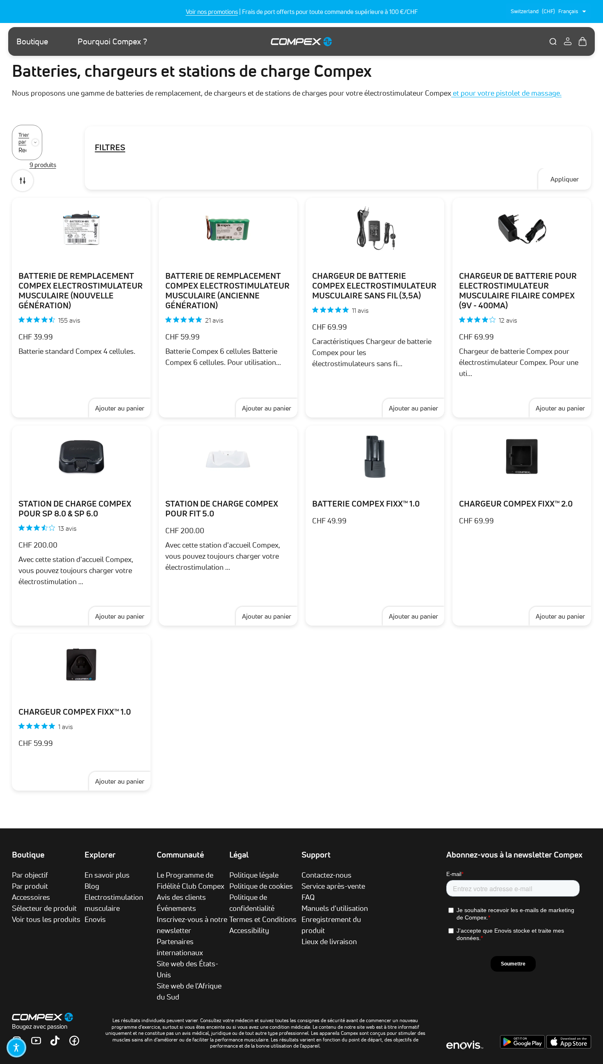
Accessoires (31, 896)
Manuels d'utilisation (335, 908)
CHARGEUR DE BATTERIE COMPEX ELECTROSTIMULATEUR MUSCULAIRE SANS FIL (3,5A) (374, 285)
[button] (16, 1047)
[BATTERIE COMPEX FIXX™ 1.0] (375, 456)
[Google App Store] (523, 1046)
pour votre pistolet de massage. (511, 92)
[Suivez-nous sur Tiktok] (55, 1041)
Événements (176, 908)
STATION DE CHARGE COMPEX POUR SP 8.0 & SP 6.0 (74, 508)
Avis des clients (181, 896)
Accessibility (249, 930)
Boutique (32, 41)
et (456, 92)
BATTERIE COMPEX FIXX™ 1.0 (366, 504)
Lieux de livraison (329, 941)
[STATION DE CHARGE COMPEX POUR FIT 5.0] (228, 456)
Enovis (95, 919)
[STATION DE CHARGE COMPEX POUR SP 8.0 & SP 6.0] (81, 456)
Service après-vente (333, 885)
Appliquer (564, 179)
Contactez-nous (327, 874)
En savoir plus (107, 874)
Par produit (30, 885)
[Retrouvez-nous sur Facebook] (74, 1041)
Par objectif (30, 874)
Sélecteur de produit (44, 908)
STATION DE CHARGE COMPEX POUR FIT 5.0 (221, 508)
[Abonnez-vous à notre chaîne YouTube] (36, 1041)
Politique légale (254, 874)
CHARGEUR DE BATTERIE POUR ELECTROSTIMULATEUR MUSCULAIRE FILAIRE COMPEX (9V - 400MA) (518, 290)
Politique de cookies (261, 885)
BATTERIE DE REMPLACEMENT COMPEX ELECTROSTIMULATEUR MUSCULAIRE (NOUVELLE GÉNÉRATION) (80, 290)
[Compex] (301, 41)
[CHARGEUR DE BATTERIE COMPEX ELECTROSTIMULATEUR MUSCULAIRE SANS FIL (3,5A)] (375, 228)
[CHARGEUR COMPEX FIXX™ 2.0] (521, 456)
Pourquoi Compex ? (112, 41)
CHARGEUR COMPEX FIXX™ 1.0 (74, 712)
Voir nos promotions (212, 12)
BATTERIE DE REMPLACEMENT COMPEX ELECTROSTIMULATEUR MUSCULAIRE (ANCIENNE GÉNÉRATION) (227, 290)
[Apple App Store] (568, 1046)
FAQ (308, 896)
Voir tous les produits (46, 919)
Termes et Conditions (263, 919)
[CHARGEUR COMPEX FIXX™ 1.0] (81, 664)
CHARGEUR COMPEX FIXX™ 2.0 (516, 504)
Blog (92, 885)
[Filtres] (22, 180)
